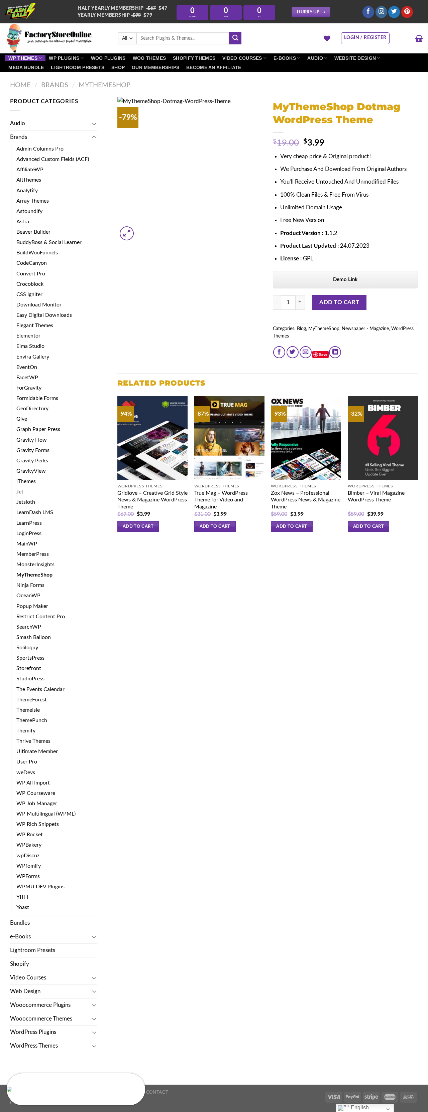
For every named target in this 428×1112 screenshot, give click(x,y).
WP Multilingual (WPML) (46, 814)
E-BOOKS (285, 58)
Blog (301, 328)
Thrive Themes (33, 741)
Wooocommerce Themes (41, 1019)
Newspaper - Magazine (365, 328)
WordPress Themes (34, 1046)
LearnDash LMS (34, 512)
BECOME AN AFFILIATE (213, 67)
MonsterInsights (35, 564)
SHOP (118, 67)
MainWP (26, 543)
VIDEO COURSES (242, 58)
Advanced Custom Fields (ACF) (52, 159)
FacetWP (27, 377)
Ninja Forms (30, 585)
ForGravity (28, 388)
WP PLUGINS (64, 58)
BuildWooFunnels (37, 252)
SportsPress (30, 658)
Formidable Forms (37, 398)
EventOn (26, 367)
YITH (22, 897)
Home (20, 85)
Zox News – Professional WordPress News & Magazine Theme (305, 499)
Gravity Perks (32, 460)
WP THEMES (22, 58)
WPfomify (28, 866)
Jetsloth (25, 502)
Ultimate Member (37, 751)
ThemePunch (31, 720)
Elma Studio (30, 346)
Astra (22, 221)
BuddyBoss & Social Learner (49, 242)
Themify (25, 730)
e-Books (20, 936)
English (359, 1107)
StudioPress (30, 678)
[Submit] (235, 38)
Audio (17, 123)
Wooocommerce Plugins (40, 1005)
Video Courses (28, 977)
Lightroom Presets (32, 950)
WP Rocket (29, 834)
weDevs (25, 772)
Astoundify (29, 211)
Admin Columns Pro (40, 149)
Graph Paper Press (38, 429)
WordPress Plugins (33, 1032)
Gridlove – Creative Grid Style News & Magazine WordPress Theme (152, 499)
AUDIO (315, 58)
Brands (54, 85)
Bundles (20, 923)
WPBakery (28, 845)
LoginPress (28, 533)
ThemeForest (31, 699)
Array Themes (32, 201)
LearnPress (29, 523)
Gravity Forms (32, 450)
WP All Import (33, 783)
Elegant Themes (34, 325)
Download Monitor (39, 304)
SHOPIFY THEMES (194, 58)
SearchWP (28, 627)
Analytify (27, 190)
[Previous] (118, 470)
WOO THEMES (149, 58)
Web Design (25, 991)
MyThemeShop (104, 85)
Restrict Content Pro (40, 616)
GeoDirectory (32, 408)
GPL (308, 258)
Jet (19, 491)
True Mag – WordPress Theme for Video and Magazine (221, 499)
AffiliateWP (29, 169)
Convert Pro (30, 273)
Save (323, 354)
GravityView (31, 471)
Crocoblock (29, 284)
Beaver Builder (33, 232)
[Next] (418, 470)
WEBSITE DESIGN (355, 58)
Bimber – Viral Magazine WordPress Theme (376, 496)
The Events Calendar (40, 689)
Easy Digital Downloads (44, 315)
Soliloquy (27, 647)
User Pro (26, 761)
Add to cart (339, 302)
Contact (157, 1092)
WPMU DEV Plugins (40, 886)
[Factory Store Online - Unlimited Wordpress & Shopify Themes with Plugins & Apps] (56, 38)
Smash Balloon (33, 637)
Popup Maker (32, 606)
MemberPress (32, 554)
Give (21, 419)
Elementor (28, 336)
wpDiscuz (27, 855)
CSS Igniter (29, 294)
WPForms (28, 876)
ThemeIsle (28, 710)
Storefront (28, 668)
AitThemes (28, 180)
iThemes (26, 481)
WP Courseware (35, 793)
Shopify (19, 964)
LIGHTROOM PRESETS (77, 67)
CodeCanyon (31, 263)
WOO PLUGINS (108, 58)
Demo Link (345, 279)
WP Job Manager (36, 803)
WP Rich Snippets (37, 824)
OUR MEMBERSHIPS (155, 67)
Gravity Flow (31, 440)
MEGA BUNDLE (26, 67)
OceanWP (28, 595)
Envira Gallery (32, 357)
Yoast (22, 907)
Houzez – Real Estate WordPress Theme (64, 1089)
